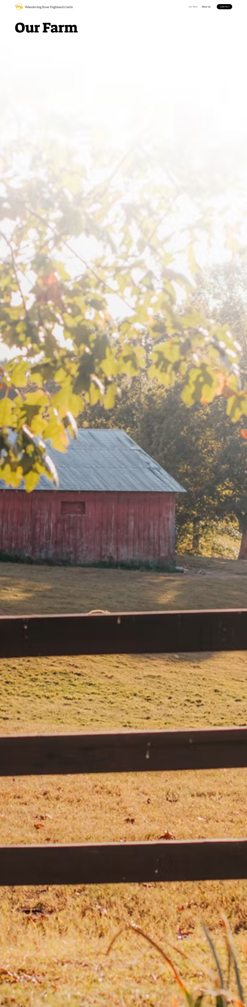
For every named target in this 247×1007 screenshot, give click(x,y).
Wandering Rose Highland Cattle (49, 7)
